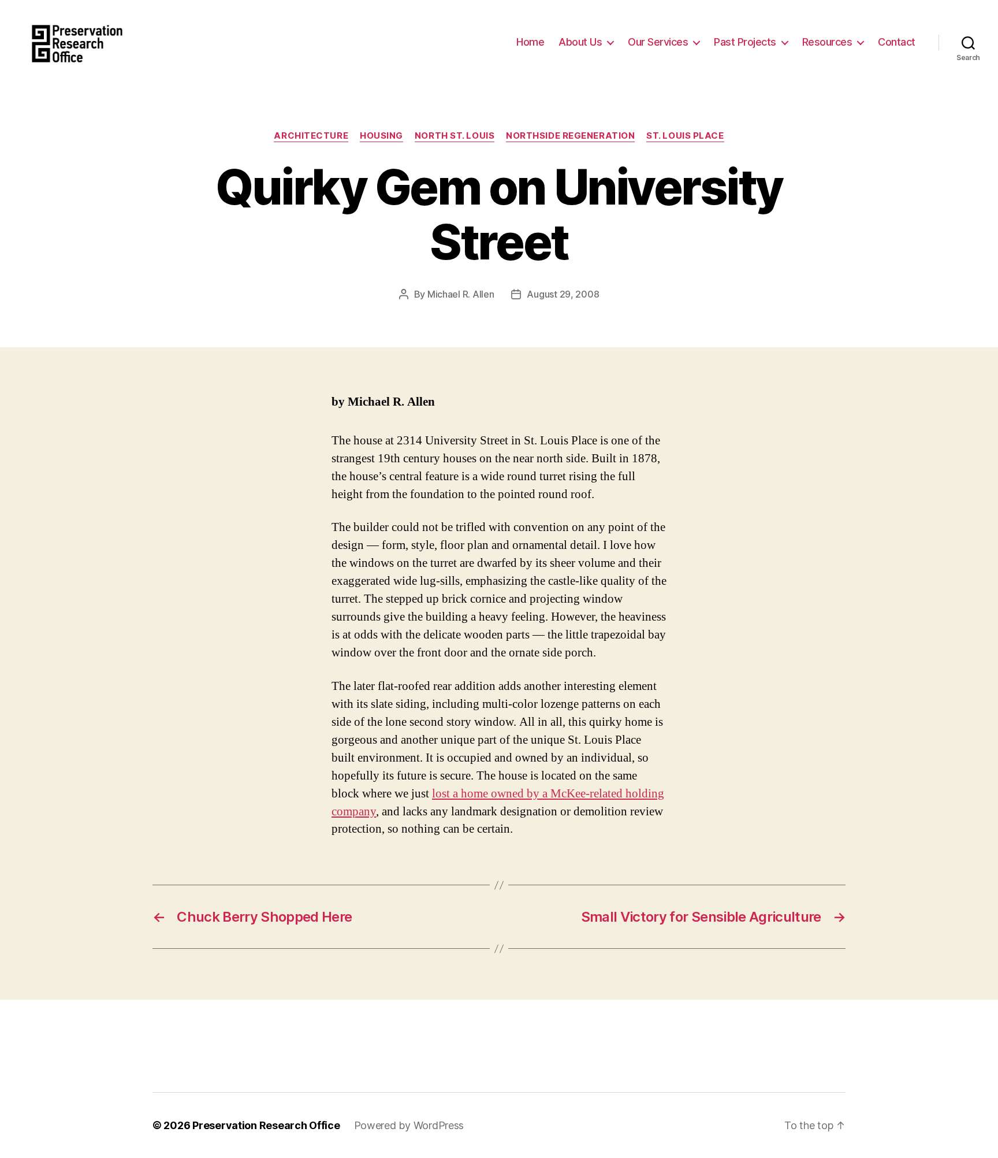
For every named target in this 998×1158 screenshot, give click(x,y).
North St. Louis (454, 136)
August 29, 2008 (563, 294)
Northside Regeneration (570, 136)
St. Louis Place (685, 136)
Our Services (658, 42)
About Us (580, 42)
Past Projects (745, 42)
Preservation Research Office (266, 1125)
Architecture (311, 136)
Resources (827, 42)
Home (530, 42)
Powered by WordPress (409, 1125)
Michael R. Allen (460, 294)
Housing (381, 136)
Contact (896, 42)
